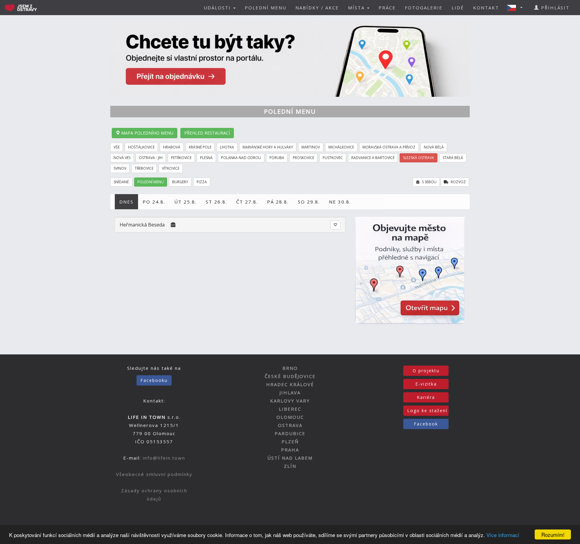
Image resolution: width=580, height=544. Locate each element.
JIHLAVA (290, 392)
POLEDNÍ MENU (265, 8)
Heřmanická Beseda (142, 224)
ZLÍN (290, 466)
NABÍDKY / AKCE (317, 8)
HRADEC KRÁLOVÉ (290, 384)
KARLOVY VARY (290, 401)
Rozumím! (553, 534)
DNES (126, 202)
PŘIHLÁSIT (554, 8)
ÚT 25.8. (185, 202)
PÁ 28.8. (278, 202)
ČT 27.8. (247, 202)
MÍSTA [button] (357, 8)
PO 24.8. (154, 202)
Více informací (502, 535)
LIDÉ (458, 8)
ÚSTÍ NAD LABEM (290, 458)
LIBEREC (290, 409)
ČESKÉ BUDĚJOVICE (290, 376)
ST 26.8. (216, 202)
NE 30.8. (340, 202)
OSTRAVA (290, 425)
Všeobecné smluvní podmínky (154, 474)
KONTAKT (486, 8)
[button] (517, 7)
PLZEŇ (290, 441)
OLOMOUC (290, 417)
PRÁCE (387, 8)
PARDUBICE (290, 433)
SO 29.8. (309, 202)
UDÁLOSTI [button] (218, 8)
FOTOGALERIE (424, 8)
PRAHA (290, 450)
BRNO (290, 368)
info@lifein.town (164, 458)
